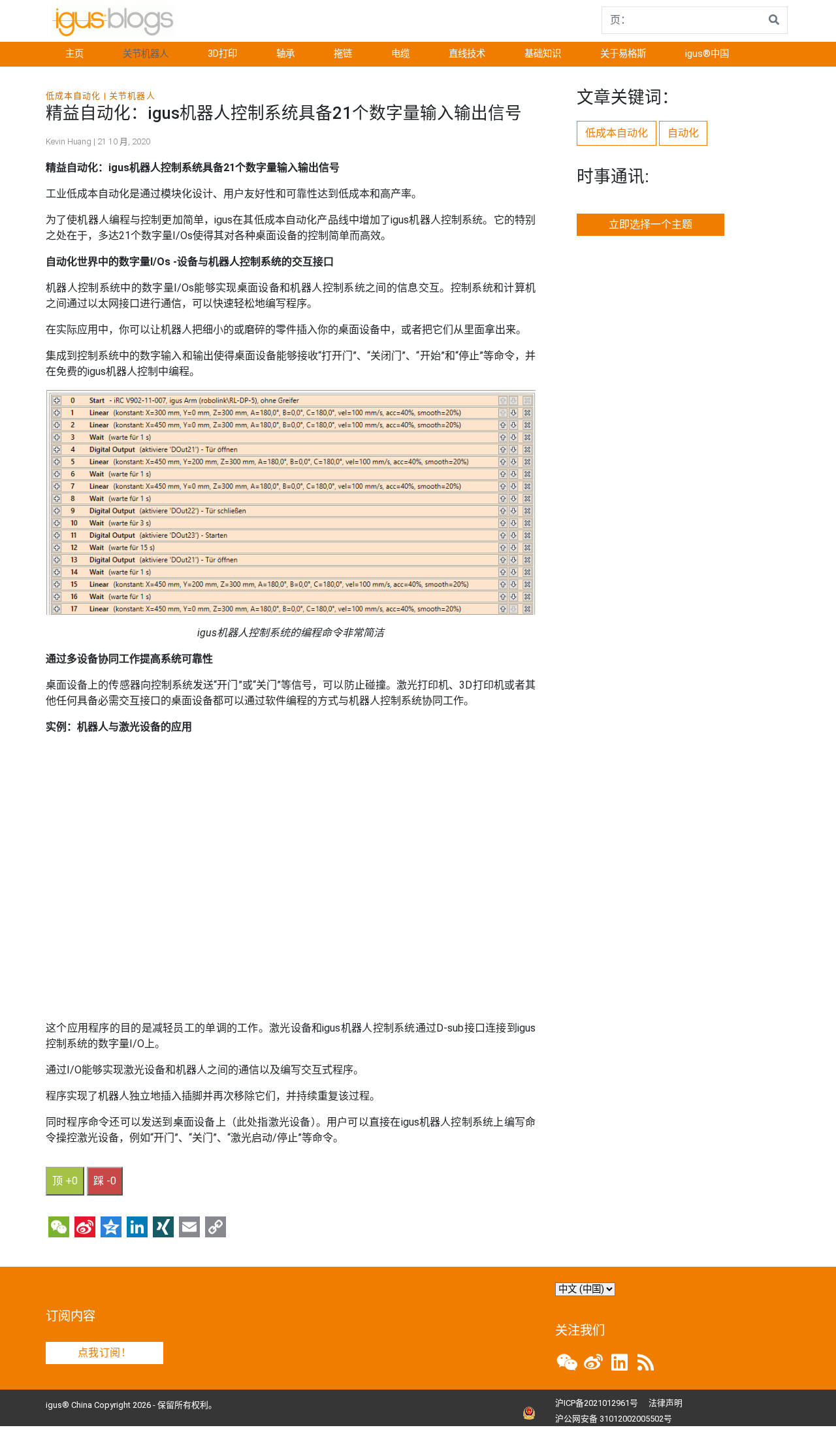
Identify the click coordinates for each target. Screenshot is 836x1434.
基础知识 (542, 53)
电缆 (400, 53)
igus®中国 (707, 53)
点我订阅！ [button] (104, 1352)
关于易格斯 (623, 53)
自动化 (683, 133)
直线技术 (467, 53)
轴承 (285, 53)
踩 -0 (104, 1181)
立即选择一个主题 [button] (650, 224)
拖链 (343, 53)
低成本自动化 (73, 96)
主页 (74, 53)
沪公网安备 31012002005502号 (613, 1419)
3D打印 (222, 53)
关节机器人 (146, 53)
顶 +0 (65, 1181)
